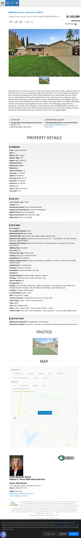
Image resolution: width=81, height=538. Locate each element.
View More (49, 127)
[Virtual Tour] (17, 3)
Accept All (73, 534)
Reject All (63, 534)
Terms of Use (71, 525)
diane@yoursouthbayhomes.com (57, 125)
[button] (3, 534)
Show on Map (46, 413)
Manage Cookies (50, 534)
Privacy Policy (59, 525)
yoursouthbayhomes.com (18, 496)
